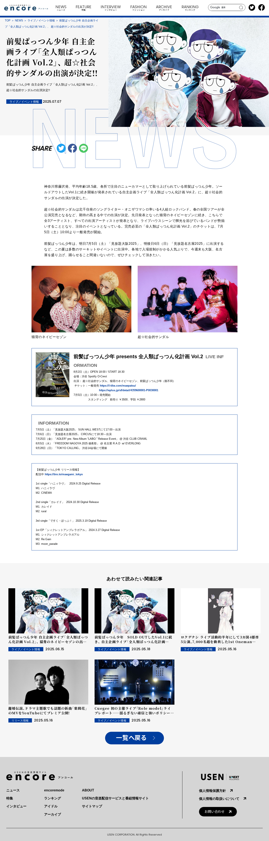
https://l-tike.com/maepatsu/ (119, 385)
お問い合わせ (214, 812)
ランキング (52, 798)
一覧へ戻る (131, 738)
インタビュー (16, 806)
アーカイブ (52, 814)
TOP (8, 20)
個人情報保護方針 (212, 790)
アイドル (51, 806)
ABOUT (88, 790)
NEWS (19, 20)
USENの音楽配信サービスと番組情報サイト (115, 798)
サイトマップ (92, 806)
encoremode (54, 790)
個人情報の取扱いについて (219, 798)
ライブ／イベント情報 (41, 20)
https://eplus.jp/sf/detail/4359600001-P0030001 (128, 390)
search (241, 7)
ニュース (13, 790)
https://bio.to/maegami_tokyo (64, 474)
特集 (9, 798)
